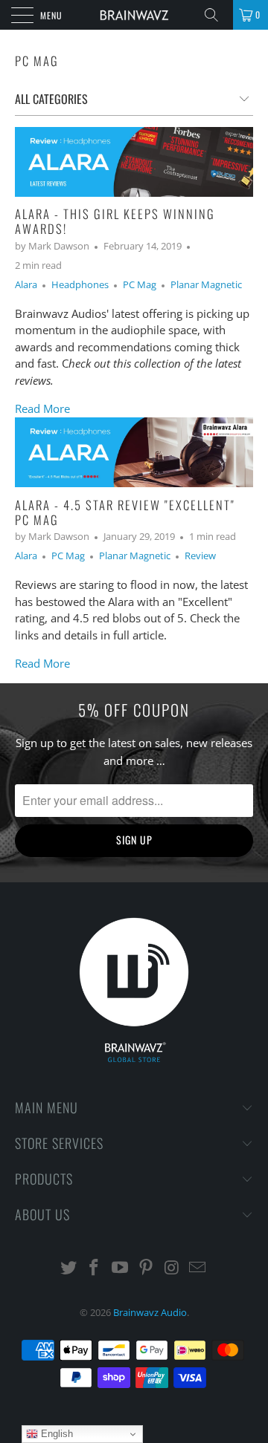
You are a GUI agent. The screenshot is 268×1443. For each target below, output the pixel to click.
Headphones (80, 284)
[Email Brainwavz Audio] (198, 1268)
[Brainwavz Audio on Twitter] (68, 1268)
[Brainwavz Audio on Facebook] (94, 1268)
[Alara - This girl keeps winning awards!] (134, 162)
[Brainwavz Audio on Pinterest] (146, 1268)
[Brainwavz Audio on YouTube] (120, 1268)
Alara (26, 284)
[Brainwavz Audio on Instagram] (172, 1268)
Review (200, 556)
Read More (42, 408)
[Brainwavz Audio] (134, 15)
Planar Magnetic (206, 284)
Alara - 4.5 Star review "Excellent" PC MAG (125, 512)
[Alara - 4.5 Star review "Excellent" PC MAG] (134, 452)
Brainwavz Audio (150, 1312)
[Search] (216, 15)
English (55, 1433)
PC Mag (37, 60)
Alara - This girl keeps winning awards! (115, 221)
